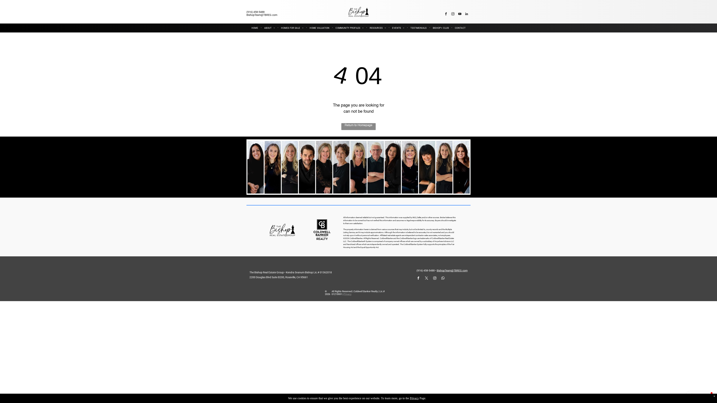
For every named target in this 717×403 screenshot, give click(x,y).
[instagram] (453, 14)
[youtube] (459, 14)
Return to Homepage (358, 125)
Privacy (347, 294)
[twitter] (426, 278)
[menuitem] (255, 28)
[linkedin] (466, 14)
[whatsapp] (443, 278)
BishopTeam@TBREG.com (452, 270)
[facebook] (446, 14)
